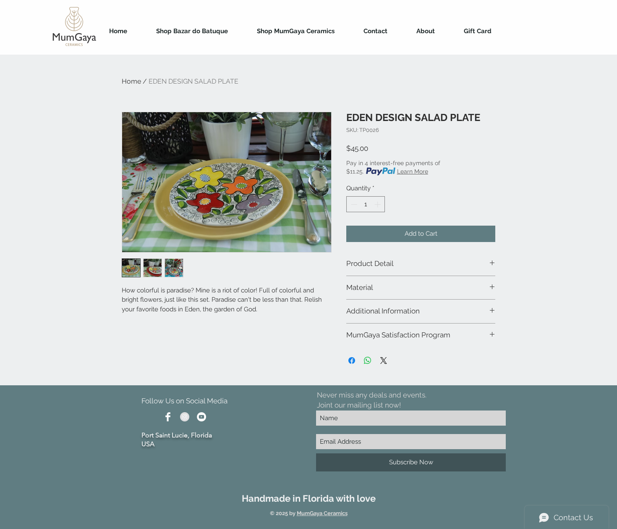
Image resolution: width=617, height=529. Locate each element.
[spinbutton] (366, 204)
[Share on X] (384, 360)
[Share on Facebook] (352, 360)
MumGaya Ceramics (322, 513)
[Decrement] (353, 204)
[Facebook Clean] (168, 416)
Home (131, 81)
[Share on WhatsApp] (368, 360)
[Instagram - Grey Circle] (184, 416)
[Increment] (378, 204)
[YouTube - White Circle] (201, 416)
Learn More (412, 171)
